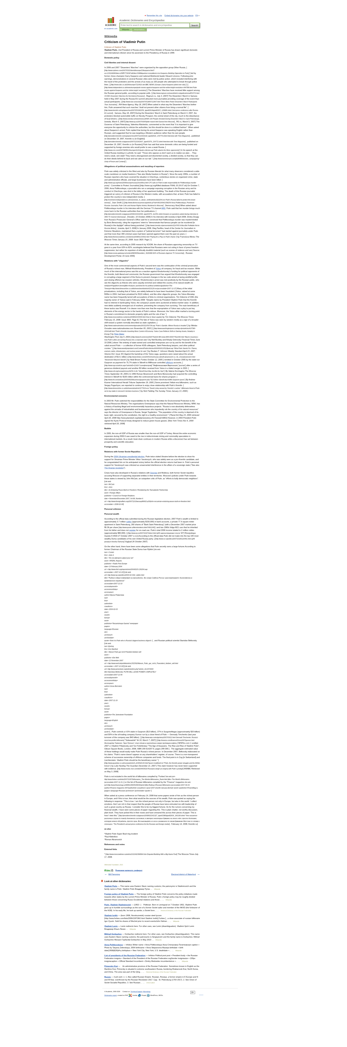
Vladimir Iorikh (111, 915)
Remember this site (154, 16)
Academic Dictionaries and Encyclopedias (142, 20)
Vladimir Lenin (111, 926)
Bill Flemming (114, 874)
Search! (194, 25)
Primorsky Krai (111, 966)
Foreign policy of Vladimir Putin (119, 894)
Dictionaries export (110, 995)
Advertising (146, 991)
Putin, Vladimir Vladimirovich (117, 905)
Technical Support (136, 991)
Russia (107, 977)
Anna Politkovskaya (113, 945)
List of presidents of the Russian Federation (124, 955)
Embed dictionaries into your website (179, 16)
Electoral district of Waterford (183, 874)
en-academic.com (110, 29)
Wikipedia (125, 30)
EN (196, 16)
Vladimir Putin (110, 886)
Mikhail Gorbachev (113, 934)
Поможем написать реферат (128, 870)
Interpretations (139, 30)
